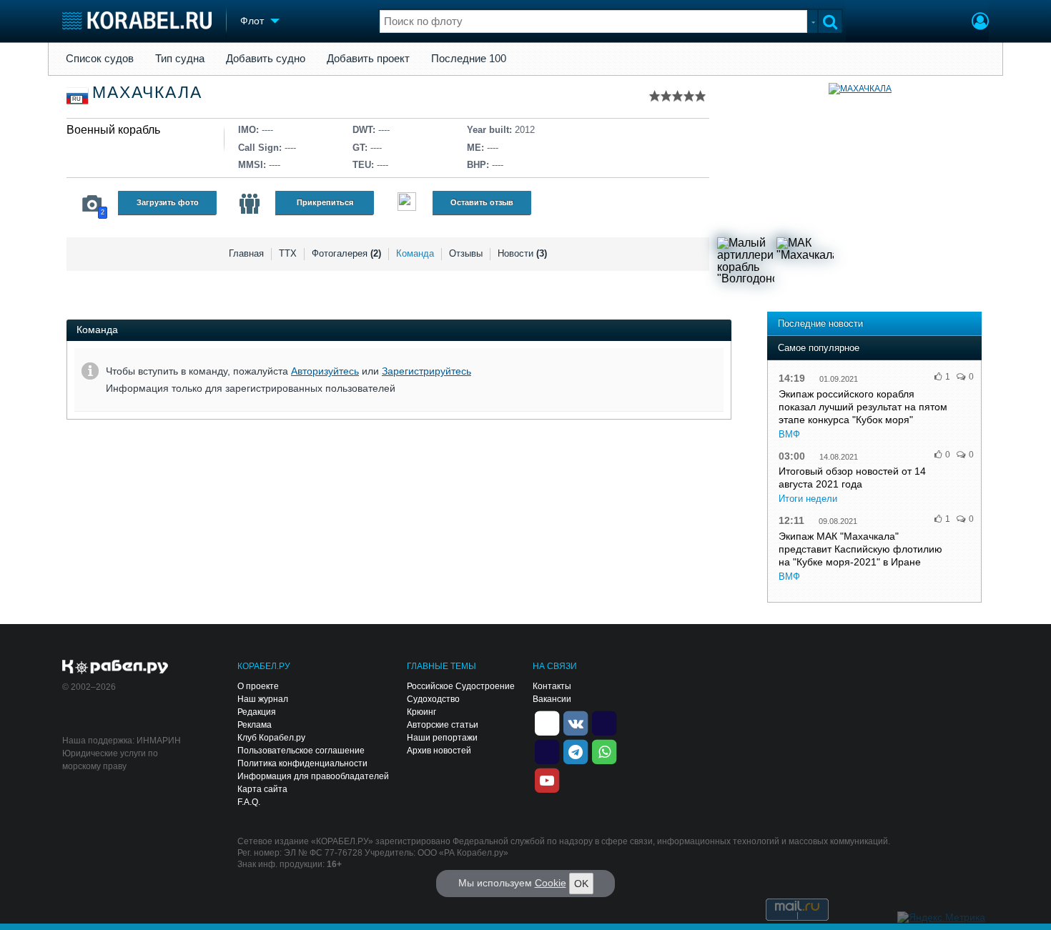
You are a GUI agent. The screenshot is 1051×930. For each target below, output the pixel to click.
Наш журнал (262, 699)
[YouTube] (547, 779)
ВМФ (789, 434)
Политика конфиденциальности (302, 763)
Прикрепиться (325, 202)
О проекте (258, 686)
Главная (246, 253)
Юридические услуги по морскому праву (110, 759)
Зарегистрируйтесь (426, 371)
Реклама (254, 725)
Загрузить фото (168, 202)
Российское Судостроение (461, 686)
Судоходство (433, 699)
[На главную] (137, 20)
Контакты (552, 686)
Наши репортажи (442, 738)
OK (581, 883)
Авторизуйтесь (325, 371)
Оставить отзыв (481, 202)
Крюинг (421, 712)
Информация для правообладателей (313, 776)
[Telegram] (575, 750)
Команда (415, 253)
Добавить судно (265, 58)
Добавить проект (368, 58)
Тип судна (179, 58)
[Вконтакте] (575, 722)
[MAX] (547, 750)
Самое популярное (818, 347)
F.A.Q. (248, 802)
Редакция (256, 712)
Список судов (100, 58)
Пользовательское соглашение (301, 751)
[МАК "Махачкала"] (805, 266)
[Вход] (980, 23)
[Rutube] (604, 722)
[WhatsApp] (604, 750)
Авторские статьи (442, 725)
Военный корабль (113, 130)
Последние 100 (468, 58)
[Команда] (249, 203)
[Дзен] (547, 722)
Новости (522, 253)
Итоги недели (808, 498)
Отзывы (466, 253)
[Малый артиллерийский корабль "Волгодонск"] (745, 266)
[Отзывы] (407, 203)
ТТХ (288, 253)
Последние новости (820, 323)
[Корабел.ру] (115, 668)
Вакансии (552, 699)
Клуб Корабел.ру (271, 738)
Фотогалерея (346, 253)
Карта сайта (262, 789)
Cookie (550, 883)
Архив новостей (439, 751)
